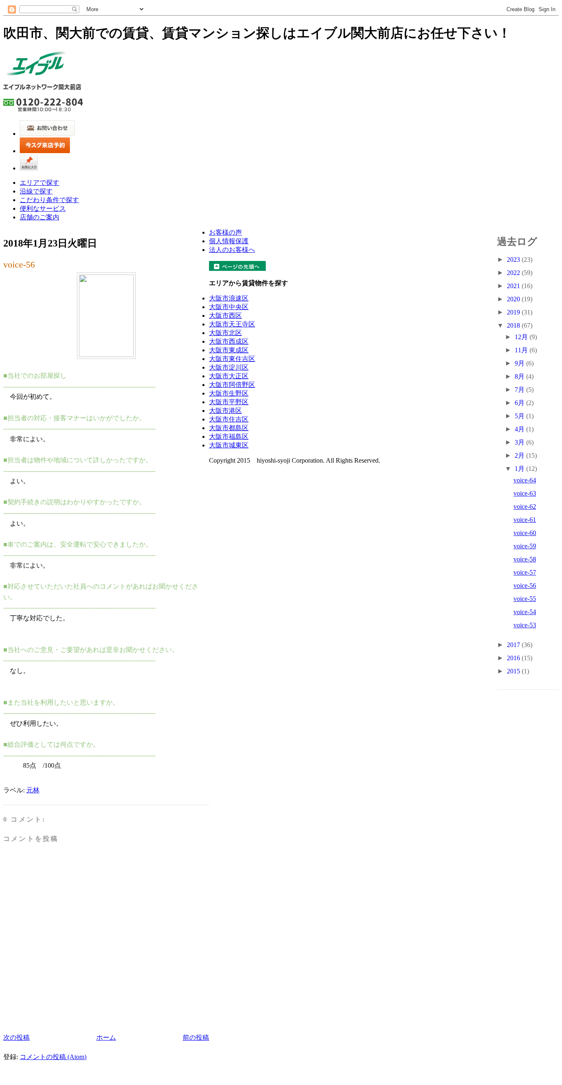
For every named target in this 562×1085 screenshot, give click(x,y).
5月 (520, 415)
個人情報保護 (228, 240)
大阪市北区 (225, 332)
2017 (514, 644)
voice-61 (524, 519)
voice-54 (524, 611)
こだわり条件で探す (49, 199)
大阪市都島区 (228, 427)
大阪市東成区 (228, 350)
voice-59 (524, 545)
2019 (514, 312)
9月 (520, 363)
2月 (520, 455)
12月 (522, 336)
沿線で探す (36, 191)
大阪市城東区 (228, 445)
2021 (514, 285)
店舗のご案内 (39, 217)
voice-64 (524, 480)
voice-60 (524, 532)
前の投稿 (196, 1037)
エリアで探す (39, 182)
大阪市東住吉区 (232, 358)
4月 (520, 429)
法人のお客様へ (232, 249)
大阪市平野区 (228, 401)
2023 (514, 259)
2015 (514, 671)
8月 (520, 376)
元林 (32, 790)
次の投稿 (16, 1037)
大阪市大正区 (228, 376)
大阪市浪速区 (228, 298)
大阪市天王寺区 (232, 324)
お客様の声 (225, 232)
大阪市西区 (225, 315)
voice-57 (524, 572)
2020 (514, 299)
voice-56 (19, 264)
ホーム (106, 1037)
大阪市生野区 (228, 393)
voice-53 (524, 625)
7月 (520, 389)
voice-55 (524, 598)
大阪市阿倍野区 (232, 384)
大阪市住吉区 (228, 419)
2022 (514, 272)
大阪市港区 (225, 410)
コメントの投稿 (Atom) (53, 1056)
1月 (520, 468)
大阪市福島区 (228, 436)
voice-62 (524, 506)
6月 (520, 402)
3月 (520, 442)
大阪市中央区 (228, 306)
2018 (514, 325)
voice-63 (524, 493)
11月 (522, 350)
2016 (514, 657)
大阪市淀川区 (228, 367)
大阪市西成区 (228, 341)
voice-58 (524, 559)
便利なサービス (43, 208)
